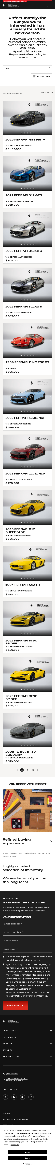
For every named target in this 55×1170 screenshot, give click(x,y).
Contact (7, 1113)
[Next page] (38, 770)
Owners (8, 1050)
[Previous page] (17, 770)
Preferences (27, 1164)
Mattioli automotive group (15, 1119)
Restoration (11, 1056)
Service (8, 1043)
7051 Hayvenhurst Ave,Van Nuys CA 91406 (17, 1079)
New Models (10, 1031)
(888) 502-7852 (12, 1074)
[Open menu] (50, 5)
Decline (27, 1158)
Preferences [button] (15, 1145)
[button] (21, 133)
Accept (27, 1152)
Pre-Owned (10, 1037)
